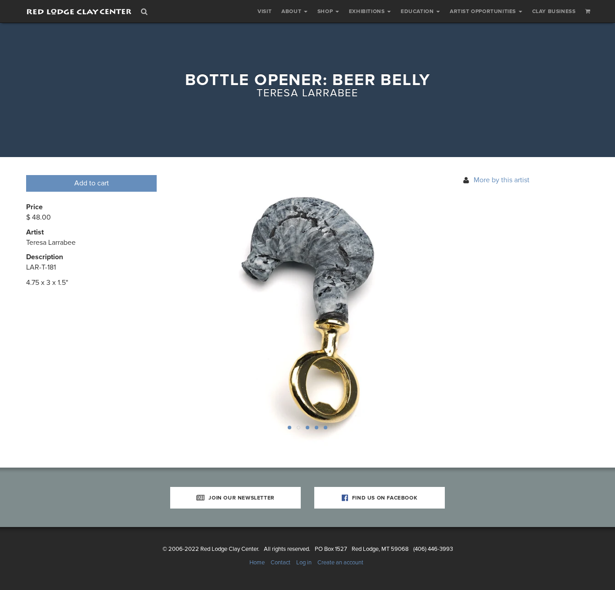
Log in (304, 562)
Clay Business (554, 11)
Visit (264, 11)
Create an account (340, 562)
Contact (280, 562)
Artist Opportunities (484, 11)
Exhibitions (367, 11)
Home (257, 562)
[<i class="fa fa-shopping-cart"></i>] (588, 11)
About (292, 11)
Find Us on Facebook (383, 498)
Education (418, 11)
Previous (193, 312)
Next (422, 312)
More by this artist (501, 180)
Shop (326, 11)
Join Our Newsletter (241, 498)
